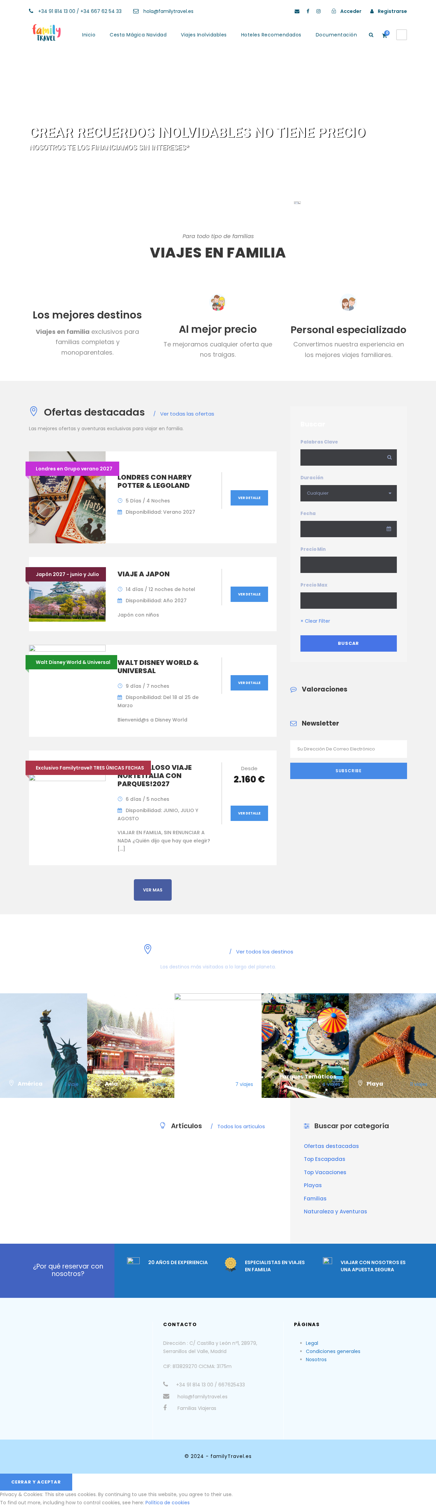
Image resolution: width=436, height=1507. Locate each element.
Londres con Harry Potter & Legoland (155, 481)
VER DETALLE (249, 497)
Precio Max (313, 585)
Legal (312, 1343)
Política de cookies (167, 1502)
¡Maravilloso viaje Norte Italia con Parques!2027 (155, 776)
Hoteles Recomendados (271, 34)
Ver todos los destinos (261, 951)
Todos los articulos (238, 1126)
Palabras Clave (319, 442)
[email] (297, 11)
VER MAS (152, 890)
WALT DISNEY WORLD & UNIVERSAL (158, 666)
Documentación (336, 34)
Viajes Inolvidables (204, 34)
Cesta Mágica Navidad (138, 34)
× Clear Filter (315, 621)
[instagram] (318, 11)
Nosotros (316, 1359)
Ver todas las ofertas (183, 413)
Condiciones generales (333, 1351)
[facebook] (308, 11)
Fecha (308, 513)
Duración (311, 478)
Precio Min (313, 549)
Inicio (88, 34)
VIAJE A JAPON (144, 574)
